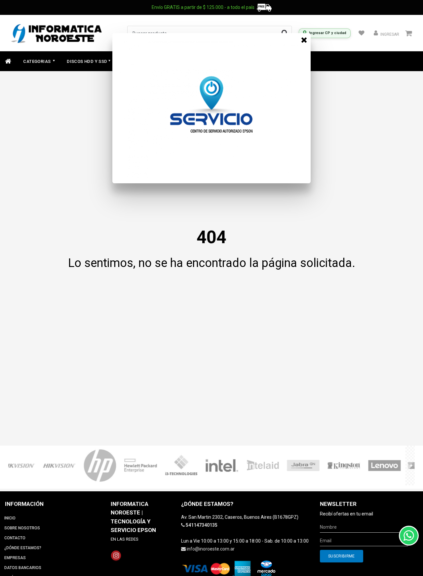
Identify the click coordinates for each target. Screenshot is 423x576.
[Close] (304, 39)
